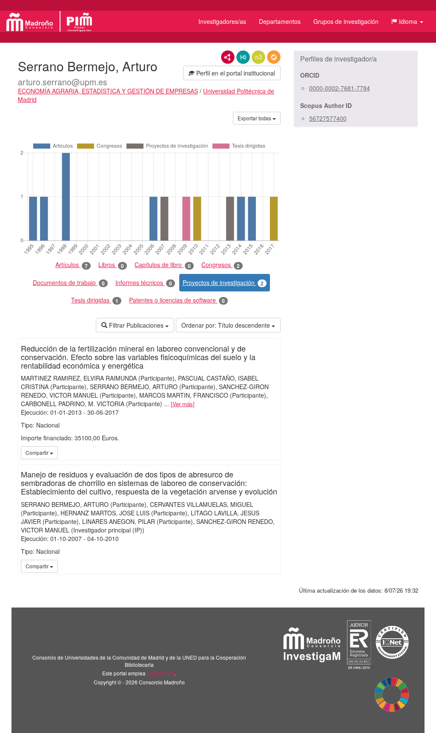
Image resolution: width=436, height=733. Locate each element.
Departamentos (280, 21)
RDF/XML (228, 57)
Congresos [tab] (220, 264)
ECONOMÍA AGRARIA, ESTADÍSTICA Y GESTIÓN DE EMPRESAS (108, 91)
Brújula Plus (161, 673)
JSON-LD (243, 57)
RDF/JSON (274, 57)
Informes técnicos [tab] (143, 282)
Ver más (182, 404)
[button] (407, 21)
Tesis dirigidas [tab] (94, 300)
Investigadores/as (222, 21)
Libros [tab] (111, 264)
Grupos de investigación (346, 21)
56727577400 (328, 118)
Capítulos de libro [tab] (163, 264)
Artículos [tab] (71, 264)
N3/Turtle (258, 57)
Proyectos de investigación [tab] (223, 282)
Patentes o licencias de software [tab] (177, 300)
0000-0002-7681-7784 (339, 88)
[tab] (356, 59)
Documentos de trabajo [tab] (69, 282)
